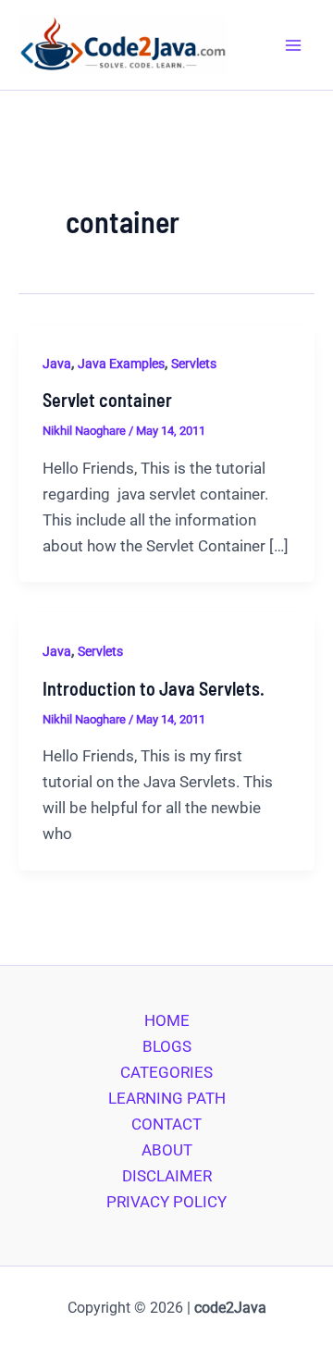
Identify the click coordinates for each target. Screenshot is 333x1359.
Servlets (193, 363)
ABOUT (167, 1150)
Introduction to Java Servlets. (154, 688)
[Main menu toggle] (294, 45)
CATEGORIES (166, 1072)
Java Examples (121, 363)
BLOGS (166, 1046)
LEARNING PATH (167, 1098)
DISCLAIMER (167, 1176)
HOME (167, 1020)
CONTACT (166, 1124)
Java (57, 363)
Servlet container (107, 400)
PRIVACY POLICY (166, 1201)
